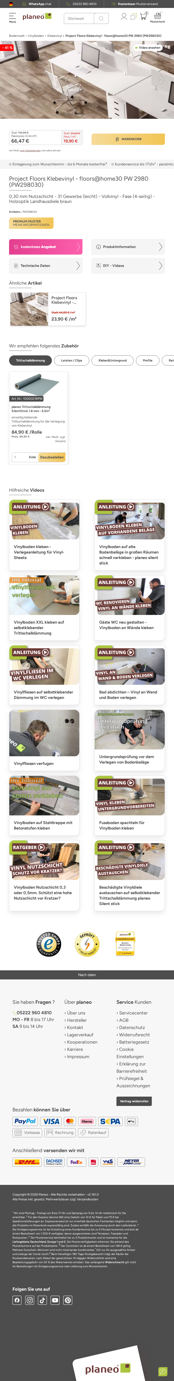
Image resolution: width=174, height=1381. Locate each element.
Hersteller (77, 1020)
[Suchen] (101, 18)
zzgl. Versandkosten (30, 150)
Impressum (78, 1056)
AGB (123, 1020)
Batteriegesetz (134, 1042)
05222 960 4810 (85, 4)
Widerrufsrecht (134, 1034)
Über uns (76, 1013)
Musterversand (138, 4)
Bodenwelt (16, 36)
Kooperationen (82, 1042)
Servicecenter (133, 1013)
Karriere (75, 1049)
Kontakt (75, 1027)
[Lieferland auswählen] (11, 4)
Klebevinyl (54, 36)
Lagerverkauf (80, 1034)
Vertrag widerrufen (134, 1101)
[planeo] (108, 1369)
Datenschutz (132, 1027)
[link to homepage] (37, 16)
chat (40, 4)
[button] (11, 4)
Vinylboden (36, 36)
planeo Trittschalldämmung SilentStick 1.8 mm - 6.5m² (31, 409)
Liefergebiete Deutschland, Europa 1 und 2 (38, 1241)
